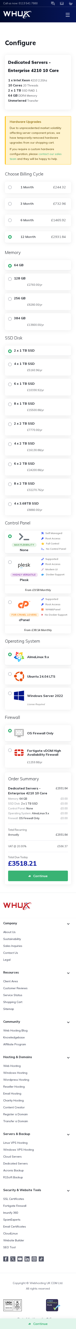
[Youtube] (21, 1258)
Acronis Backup (13, 1170)
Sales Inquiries (12, 946)
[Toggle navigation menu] (68, 15)
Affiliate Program (14, 1044)
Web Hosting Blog (15, 1030)
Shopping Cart (12, 1002)
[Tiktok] (42, 1258)
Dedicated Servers (15, 1163)
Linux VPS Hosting (15, 1143)
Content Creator (14, 1107)
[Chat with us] (53, 3)
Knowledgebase (14, 1037)
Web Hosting (12, 1066)
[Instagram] (35, 1258)
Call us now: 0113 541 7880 (20, 3)
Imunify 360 (10, 1213)
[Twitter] (13, 1258)
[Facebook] (6, 1258)
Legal (7, 960)
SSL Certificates (13, 1199)
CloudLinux (10, 1233)
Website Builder (13, 1240)
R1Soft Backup (13, 1177)
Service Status (12, 995)
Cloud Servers (12, 1156)
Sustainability (12, 939)
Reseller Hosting (14, 1086)
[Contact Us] (62, 3)
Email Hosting (12, 1093)
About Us (9, 932)
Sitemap (8, 1009)
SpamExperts (11, 1219)
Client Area (10, 981)
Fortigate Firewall (14, 1206)
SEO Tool (9, 1247)
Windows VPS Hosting (18, 1149)
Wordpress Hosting (16, 1080)
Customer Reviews (15, 988)
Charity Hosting (13, 1100)
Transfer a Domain (15, 1121)
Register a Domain (15, 1114)
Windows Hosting (15, 1073)
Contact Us (10, 953)
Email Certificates (14, 1226)
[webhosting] (38, 906)
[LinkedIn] (28, 1258)
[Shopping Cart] (71, 3)
